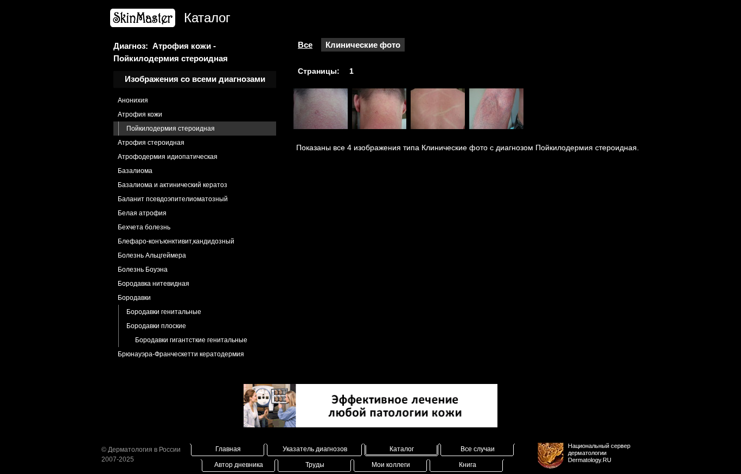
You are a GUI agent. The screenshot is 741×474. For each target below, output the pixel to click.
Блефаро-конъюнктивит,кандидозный (176, 241)
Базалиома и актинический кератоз (172, 185)
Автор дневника (238, 465)
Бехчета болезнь (144, 227)
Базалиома (135, 171)
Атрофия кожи (140, 114)
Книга (467, 465)
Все (305, 44)
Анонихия (133, 100)
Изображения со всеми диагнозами (195, 79)
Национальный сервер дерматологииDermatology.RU (599, 453)
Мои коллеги (391, 465)
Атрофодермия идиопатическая (168, 157)
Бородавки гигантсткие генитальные (191, 340)
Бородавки (134, 298)
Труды (314, 465)
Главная (228, 449)
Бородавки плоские (156, 326)
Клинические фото (362, 44)
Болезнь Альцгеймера (152, 255)
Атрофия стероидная (151, 142)
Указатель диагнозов (315, 449)
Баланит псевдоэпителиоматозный (173, 199)
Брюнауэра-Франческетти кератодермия (181, 354)
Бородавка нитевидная (153, 283)
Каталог (401, 449)
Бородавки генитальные (163, 312)
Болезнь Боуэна (143, 269)
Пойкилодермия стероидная (170, 128)
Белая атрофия (142, 213)
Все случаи (478, 449)
